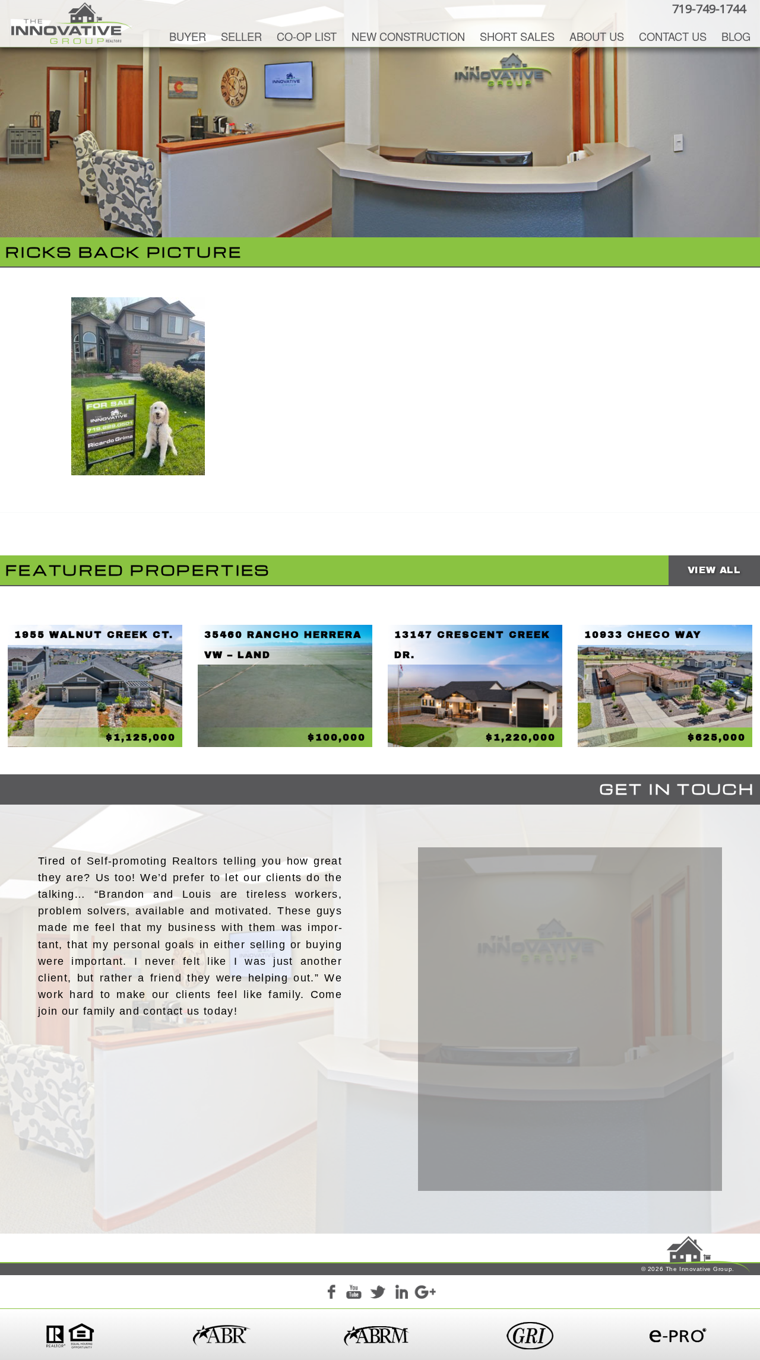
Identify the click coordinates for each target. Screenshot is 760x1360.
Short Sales (517, 36)
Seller (241, 36)
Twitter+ (377, 1294)
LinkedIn (401, 1294)
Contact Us (673, 36)
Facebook (330, 1294)
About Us (596, 36)
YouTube (354, 1294)
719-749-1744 (709, 9)
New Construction (408, 36)
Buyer (187, 36)
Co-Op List (307, 36)
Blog (735, 36)
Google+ (424, 1294)
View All (714, 570)
